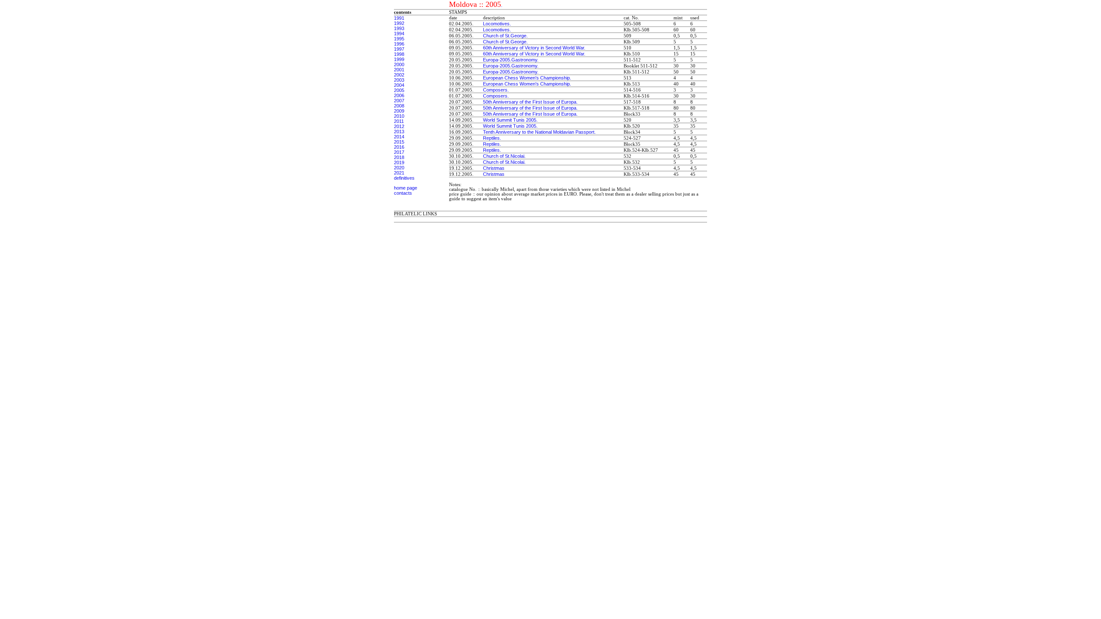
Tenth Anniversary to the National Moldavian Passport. (539, 132)
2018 (399, 157)
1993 (399, 28)
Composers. (496, 89)
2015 (399, 141)
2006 (399, 95)
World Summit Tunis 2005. (510, 120)
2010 (399, 116)
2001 (399, 69)
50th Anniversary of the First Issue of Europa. (530, 101)
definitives (404, 178)
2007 (399, 100)
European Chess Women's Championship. (527, 77)
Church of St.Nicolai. (504, 156)
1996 (399, 43)
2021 (399, 172)
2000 (399, 64)
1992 (399, 23)
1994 (399, 33)
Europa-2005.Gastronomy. (510, 59)
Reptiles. (492, 138)
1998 (399, 54)
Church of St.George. (505, 35)
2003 (399, 80)
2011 (399, 121)
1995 (399, 38)
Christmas (493, 168)
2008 (399, 105)
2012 (399, 126)
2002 (399, 74)
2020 (399, 167)
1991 (399, 18)
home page (405, 187)
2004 (399, 85)
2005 (399, 90)
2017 (399, 152)
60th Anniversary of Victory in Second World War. (534, 47)
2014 (399, 136)
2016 (399, 147)
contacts (403, 193)
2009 (399, 110)
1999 (399, 59)
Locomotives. (497, 23)
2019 (399, 162)
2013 (399, 131)
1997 (399, 49)
